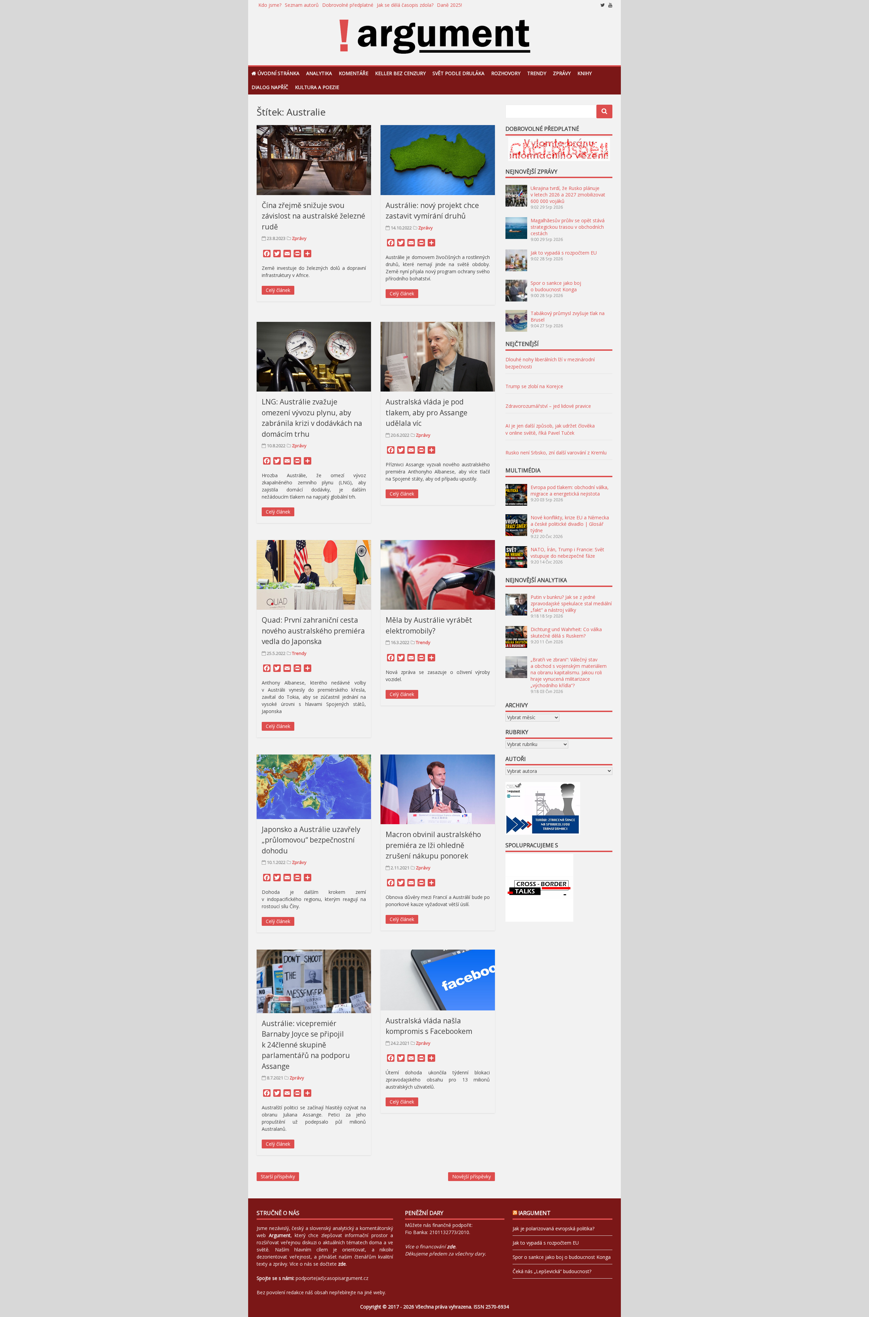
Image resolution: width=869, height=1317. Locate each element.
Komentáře (353, 73)
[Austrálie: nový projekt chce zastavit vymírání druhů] (438, 160)
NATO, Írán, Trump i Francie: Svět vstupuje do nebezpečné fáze (567, 552)
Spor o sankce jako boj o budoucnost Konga (556, 286)
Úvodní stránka (278, 73)
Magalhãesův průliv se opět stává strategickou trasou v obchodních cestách (568, 227)
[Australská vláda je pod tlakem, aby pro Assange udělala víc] (438, 357)
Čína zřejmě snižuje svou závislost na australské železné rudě (313, 216)
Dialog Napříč (270, 87)
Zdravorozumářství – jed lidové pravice (548, 406)
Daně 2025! (449, 5)
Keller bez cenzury (400, 73)
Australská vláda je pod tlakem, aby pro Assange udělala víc (426, 412)
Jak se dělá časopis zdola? (405, 5)
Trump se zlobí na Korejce (534, 386)
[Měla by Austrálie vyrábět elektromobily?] (438, 575)
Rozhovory (505, 73)
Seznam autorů (302, 5)
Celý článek (278, 290)
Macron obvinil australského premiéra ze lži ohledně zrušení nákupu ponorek (433, 845)
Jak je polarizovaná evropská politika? (553, 1228)
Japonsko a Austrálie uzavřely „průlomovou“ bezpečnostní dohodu (311, 840)
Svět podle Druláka (458, 73)
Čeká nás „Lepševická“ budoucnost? (552, 1271)
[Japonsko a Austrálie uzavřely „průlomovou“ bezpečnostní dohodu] (314, 787)
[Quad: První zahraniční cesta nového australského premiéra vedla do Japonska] (314, 575)
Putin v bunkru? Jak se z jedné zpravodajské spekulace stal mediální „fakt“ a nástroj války (571, 603)
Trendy (536, 73)
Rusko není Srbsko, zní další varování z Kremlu (556, 452)
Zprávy (562, 73)
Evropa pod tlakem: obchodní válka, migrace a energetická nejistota (570, 490)
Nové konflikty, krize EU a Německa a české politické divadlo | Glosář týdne (570, 524)
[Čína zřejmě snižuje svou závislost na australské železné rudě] (314, 160)
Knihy (584, 73)
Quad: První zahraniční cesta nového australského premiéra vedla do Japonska (313, 630)
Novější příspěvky (471, 1176)
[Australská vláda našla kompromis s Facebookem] (438, 980)
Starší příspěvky (278, 1176)
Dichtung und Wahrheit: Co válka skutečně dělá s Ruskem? (566, 632)
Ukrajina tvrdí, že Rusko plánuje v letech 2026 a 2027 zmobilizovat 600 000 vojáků (568, 194)
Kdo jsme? (269, 5)
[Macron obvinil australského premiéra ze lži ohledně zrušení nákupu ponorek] (438, 789)
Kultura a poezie (317, 87)
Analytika (319, 73)
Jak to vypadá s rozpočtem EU (564, 252)
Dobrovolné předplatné (347, 5)
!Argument (535, 1213)
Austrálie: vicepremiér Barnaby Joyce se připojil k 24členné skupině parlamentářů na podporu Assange (306, 1045)
